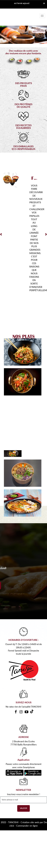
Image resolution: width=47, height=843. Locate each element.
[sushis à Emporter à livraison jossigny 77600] (23, 606)
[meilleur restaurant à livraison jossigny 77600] (22, 408)
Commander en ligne (27, 761)
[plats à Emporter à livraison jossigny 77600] (22, 438)
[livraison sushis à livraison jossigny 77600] (22, 287)
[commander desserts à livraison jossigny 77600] (11, 180)
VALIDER (23, 744)
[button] (1, 202)
